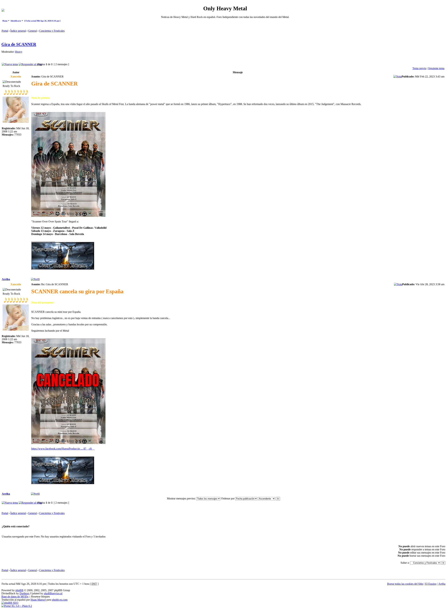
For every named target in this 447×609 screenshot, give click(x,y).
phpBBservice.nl (53, 593)
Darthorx (25, 593)
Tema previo (419, 68)
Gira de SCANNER (18, 44)
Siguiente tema (436, 68)
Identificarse (16, 21)
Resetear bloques (40, 596)
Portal (5, 30)
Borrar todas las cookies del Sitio (405, 583)
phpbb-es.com (59, 599)
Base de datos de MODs (14, 596)
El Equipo (430, 583)
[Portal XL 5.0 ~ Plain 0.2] (16, 605)
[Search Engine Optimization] (9, 602)
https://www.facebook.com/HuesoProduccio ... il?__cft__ (62, 448)
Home (5, 21)
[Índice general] (3, 10)
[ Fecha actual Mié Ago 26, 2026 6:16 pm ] (42, 21)
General (32, 30)
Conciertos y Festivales (52, 30)
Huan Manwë (38, 599)
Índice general (18, 30)
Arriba (6, 279)
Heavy (18, 51)
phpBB (19, 590)
